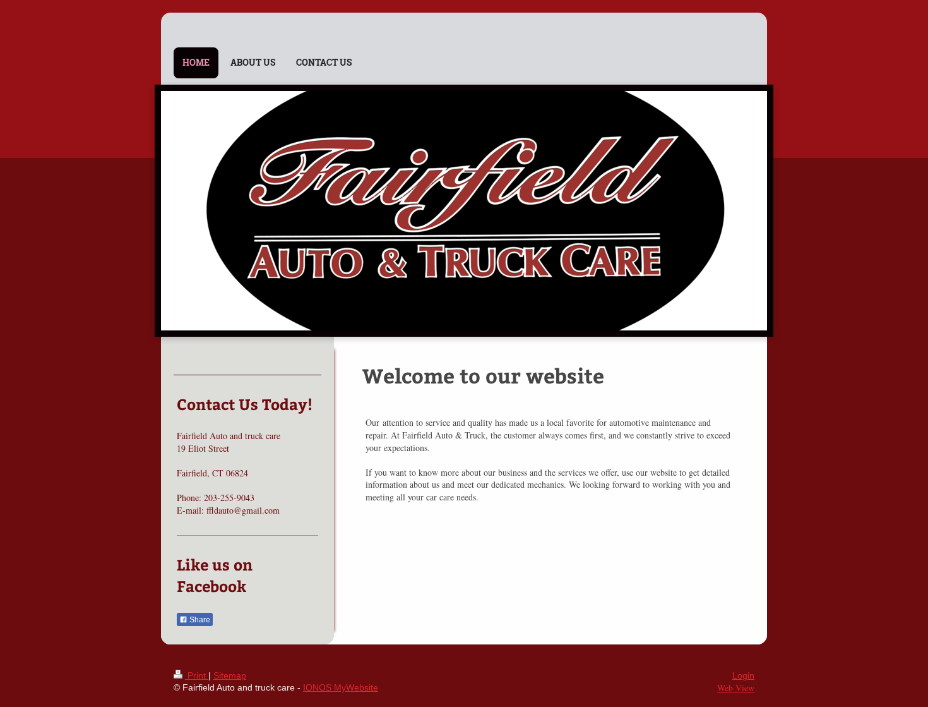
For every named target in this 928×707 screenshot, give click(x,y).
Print (196, 675)
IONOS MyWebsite (340, 687)
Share (198, 619)
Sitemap (229, 675)
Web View (735, 688)
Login (743, 675)
